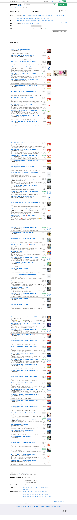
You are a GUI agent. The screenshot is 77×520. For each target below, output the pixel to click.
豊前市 (60, 15)
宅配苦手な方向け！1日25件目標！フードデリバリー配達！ (23, 166)
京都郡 (32, 18)
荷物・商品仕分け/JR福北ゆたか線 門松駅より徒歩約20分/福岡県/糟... (25, 172)
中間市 (63, 15)
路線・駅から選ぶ (63, 22)
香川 (33, 496)
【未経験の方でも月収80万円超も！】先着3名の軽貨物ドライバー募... (25, 340)
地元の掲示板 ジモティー (47, 1)
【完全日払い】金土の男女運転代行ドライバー (20, 424)
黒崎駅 (46, 20)
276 (24, 473)
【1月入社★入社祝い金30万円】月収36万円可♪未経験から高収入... (24, 227)
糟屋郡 (24, 18)
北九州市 (26, 15)
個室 (11, 319)
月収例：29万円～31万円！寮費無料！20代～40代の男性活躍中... (24, 73)
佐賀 (42, 496)
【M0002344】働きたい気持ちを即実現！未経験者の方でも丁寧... (24, 155)
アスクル (12, 247)
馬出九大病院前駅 (22, 80)
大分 (47, 496)
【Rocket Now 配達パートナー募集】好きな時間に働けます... (23, 442)
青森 (28, 491)
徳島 (30, 496)
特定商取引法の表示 (42, 507)
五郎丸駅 (22, 282)
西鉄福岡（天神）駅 (34, 20)
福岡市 (24, 15)
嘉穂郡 (21, 18)
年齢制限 (12, 205)
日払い (26, 487)
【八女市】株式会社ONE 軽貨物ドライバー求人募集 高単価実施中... (25, 142)
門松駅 (21, 420)
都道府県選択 (20, 5)
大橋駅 (24, 20)
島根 (47, 494)
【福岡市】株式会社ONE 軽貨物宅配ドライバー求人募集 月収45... (24, 79)
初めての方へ (54, 1)
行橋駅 (21, 105)
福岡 (16, 50)
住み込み (46, 487)
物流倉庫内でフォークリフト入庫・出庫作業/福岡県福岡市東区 (23, 91)
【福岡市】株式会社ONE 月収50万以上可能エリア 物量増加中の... (24, 149)
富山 (45, 491)
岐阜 (23, 494)
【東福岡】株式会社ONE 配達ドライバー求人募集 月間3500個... (24, 85)
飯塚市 (40, 15)
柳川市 (46, 15)
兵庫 (33, 494)
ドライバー (23, 23)
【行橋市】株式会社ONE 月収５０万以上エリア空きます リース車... (25, 104)
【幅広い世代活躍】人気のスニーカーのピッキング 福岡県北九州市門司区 (26, 323)
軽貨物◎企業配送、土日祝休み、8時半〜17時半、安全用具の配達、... (25, 179)
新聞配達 (27, 23)
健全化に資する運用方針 (45, 506)
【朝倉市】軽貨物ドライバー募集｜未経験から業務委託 (22, 430)
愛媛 (35, 496)
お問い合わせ (53, 506)
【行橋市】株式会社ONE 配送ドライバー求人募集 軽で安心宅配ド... (25, 121)
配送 (32, 23)
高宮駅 (49, 20)
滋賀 (37, 494)
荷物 (11, 187)
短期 (41, 487)
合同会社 (12, 415)
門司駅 (39, 20)
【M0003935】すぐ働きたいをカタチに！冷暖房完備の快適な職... (24, 110)
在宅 (43, 487)
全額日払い (27, 489)
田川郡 (41, 18)
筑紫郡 (18, 18)
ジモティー (12, 7)
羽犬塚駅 (21, 116)
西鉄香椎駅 (21, 180)
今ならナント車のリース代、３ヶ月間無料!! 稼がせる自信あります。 (25, 185)
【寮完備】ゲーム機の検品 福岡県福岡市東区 (20, 49)
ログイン (59, 1)
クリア (50, 28)
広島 (25, 496)
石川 (47, 491)
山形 (38, 491)
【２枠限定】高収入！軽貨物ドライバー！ (19, 251)
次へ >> (27, 473)
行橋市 (57, 15)
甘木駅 (21, 288)
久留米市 (34, 15)
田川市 (43, 15)
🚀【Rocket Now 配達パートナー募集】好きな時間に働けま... (23, 55)
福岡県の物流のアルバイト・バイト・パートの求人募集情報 (24, 11)
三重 (25, 494)
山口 (28, 496)
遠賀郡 (38, 18)
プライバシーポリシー (25, 506)
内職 (23, 487)
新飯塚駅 (26, 455)
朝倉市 (18, 74)
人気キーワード (63, 10)
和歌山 (43, 494)
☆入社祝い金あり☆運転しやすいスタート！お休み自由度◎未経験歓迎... (25, 419)
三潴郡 (35, 18)
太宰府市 (19, 395)
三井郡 (30, 18)
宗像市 (19, 330)
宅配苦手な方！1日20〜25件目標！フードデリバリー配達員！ (23, 61)
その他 (38, 23)
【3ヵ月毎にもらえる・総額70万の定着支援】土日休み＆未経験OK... (25, 191)
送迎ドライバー (37, 487)
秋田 (36, 491)
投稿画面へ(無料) (62, 4)
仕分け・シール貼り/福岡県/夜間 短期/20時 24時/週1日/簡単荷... (23, 274)
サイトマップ (21, 507)
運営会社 (59, 506)
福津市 (19, 294)
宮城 (33, 491)
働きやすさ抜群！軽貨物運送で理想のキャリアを (21, 436)
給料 (11, 325)
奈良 (40, 494)
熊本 (45, 496)
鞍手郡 (27, 18)
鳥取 (45, 494)
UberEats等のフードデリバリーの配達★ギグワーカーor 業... (23, 412)
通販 (11, 81)
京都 (35, 494)
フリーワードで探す (34, 507)
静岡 (28, 494)
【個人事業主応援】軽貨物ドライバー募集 (19, 268)
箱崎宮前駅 (21, 150)
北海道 (26, 491)
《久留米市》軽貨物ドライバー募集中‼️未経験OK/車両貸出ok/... (24, 215)
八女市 (49, 15)
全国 (23, 491)
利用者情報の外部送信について (52, 507)
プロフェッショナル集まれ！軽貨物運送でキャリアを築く (22, 262)
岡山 (23, 496)
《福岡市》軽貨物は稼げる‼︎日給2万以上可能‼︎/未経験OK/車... (23, 238)
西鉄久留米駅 (28, 20)
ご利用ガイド (27, 507)
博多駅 (18, 20)
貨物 (11, 69)
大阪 (30, 494)
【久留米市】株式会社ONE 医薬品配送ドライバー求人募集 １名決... (25, 160)
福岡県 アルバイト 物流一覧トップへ (60, 501)
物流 (20, 7)
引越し (35, 23)
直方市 (37, 15)
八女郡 (44, 18)
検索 (54, 4)
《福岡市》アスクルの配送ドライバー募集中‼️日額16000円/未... (24, 244)
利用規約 (18, 506)
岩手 (31, 491)
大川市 (54, 15)
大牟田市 (30, 15)
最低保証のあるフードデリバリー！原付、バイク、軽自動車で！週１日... (25, 202)
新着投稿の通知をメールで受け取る (59, 31)
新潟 (43, 491)
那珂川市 (47, 18)
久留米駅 (42, 20)
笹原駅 (21, 186)
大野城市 (19, 365)
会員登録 (64, 1)
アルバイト (17, 7)
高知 (37, 496)
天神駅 (52, 20)
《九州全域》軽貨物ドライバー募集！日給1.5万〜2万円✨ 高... (23, 232)
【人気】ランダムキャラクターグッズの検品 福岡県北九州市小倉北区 (25, 316)
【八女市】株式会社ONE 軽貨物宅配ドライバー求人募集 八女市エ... (25, 97)
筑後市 (52, 15)
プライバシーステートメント (35, 506)
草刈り (24, 489)
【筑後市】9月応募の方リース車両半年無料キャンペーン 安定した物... (25, 115)
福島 (40, 491)
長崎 (50, 496)
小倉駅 (21, 20)
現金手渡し (32, 487)
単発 (11, 426)
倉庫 (30, 23)
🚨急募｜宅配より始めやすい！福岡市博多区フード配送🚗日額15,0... (25, 334)
